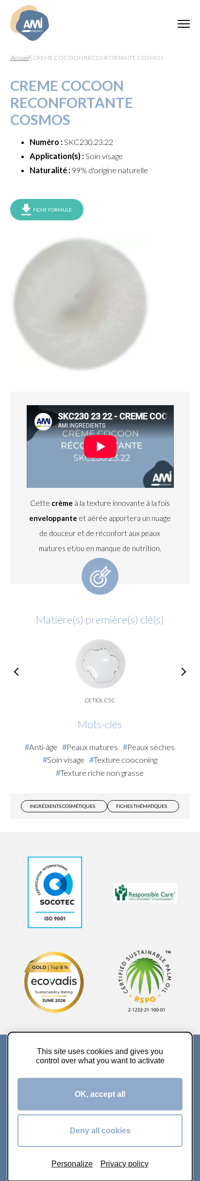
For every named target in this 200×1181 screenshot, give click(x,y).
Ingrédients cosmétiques (62, 806)
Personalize (72, 1163)
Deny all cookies (100, 1130)
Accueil (19, 57)
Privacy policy (124, 1163)
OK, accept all (100, 1094)
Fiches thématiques (141, 806)
